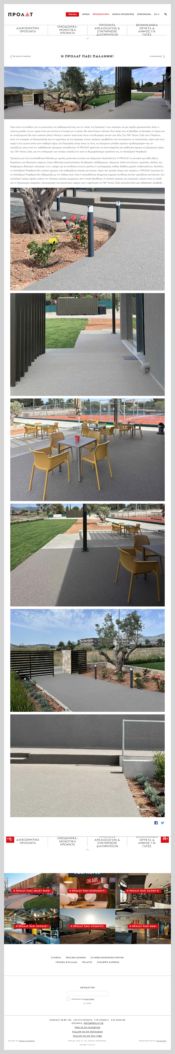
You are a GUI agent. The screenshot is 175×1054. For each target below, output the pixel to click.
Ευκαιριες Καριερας (108, 962)
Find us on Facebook (87, 1028)
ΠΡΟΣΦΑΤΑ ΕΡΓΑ (101, 14)
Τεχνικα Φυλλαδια (66, 962)
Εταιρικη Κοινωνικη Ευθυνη (107, 958)
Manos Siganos (27, 1041)
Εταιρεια (56, 958)
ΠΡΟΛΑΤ (20, 14)
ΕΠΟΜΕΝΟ (156, 56)
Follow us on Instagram (87, 1032)
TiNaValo (72, 14)
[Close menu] (87, 41)
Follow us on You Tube (87, 1036)
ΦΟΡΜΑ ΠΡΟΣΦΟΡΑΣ (123, 14)
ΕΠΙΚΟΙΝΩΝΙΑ (144, 14)
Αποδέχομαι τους (82, 999)
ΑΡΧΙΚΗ (86, 14)
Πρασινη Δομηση (76, 958)
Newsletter (87, 988)
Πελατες (87, 962)
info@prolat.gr (93, 1023)
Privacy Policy (87, 1045)
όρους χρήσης (89, 999)
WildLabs (161, 1041)
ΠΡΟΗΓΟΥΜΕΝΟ (22, 56)
